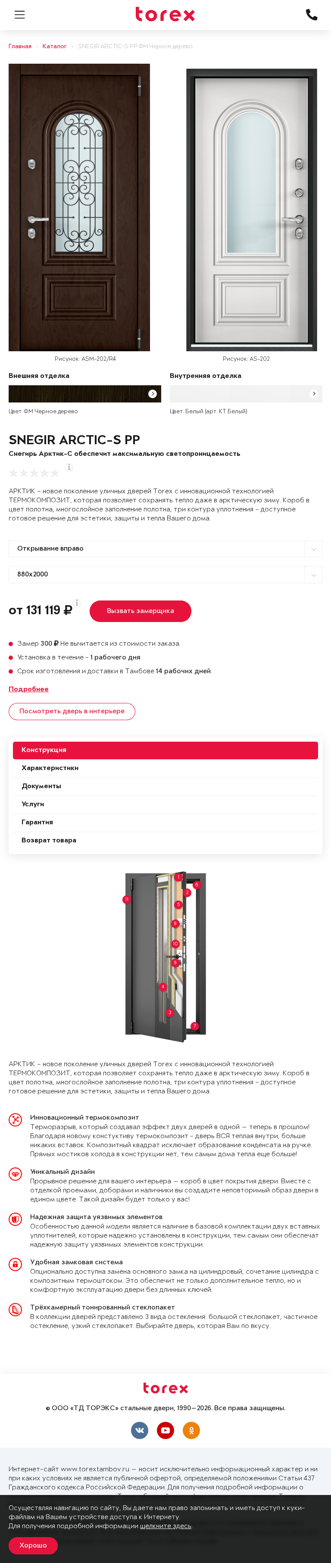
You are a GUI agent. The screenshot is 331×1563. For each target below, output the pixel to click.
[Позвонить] (315, 613)
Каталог (55, 46)
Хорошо (33, 1546)
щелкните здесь (165, 1526)
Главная (20, 46)
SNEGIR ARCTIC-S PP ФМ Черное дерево (135, 46)
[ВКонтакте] (139, 1430)
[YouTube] (165, 1430)
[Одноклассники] (191, 1430)
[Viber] (315, 598)
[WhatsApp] (315, 583)
